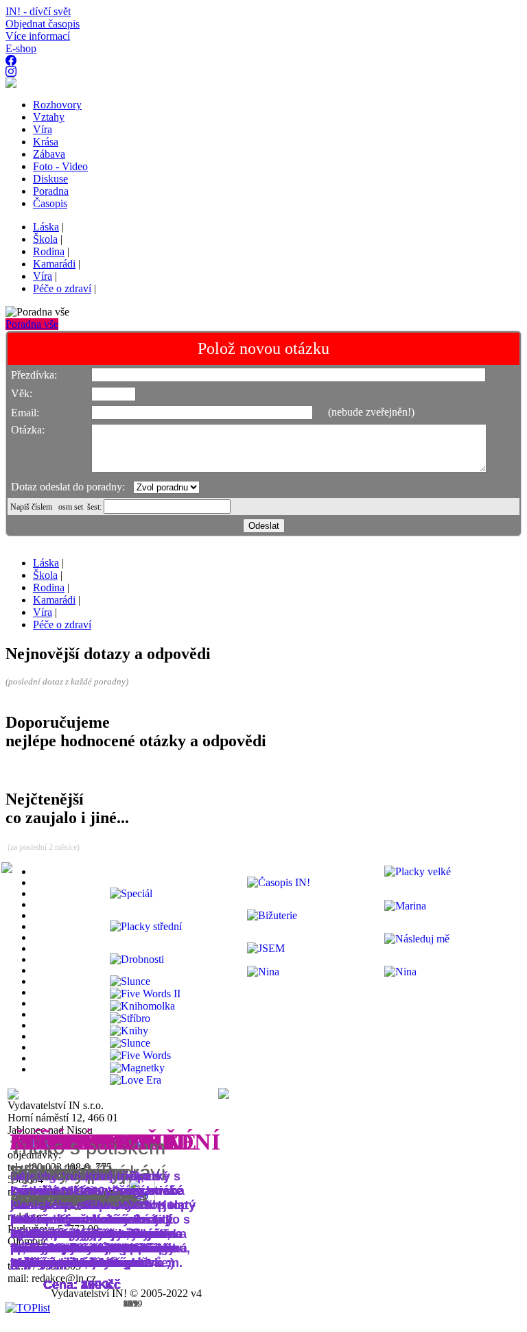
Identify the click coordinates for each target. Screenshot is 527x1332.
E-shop (20, 48)
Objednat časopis (42, 23)
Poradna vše (31, 324)
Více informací (37, 36)
